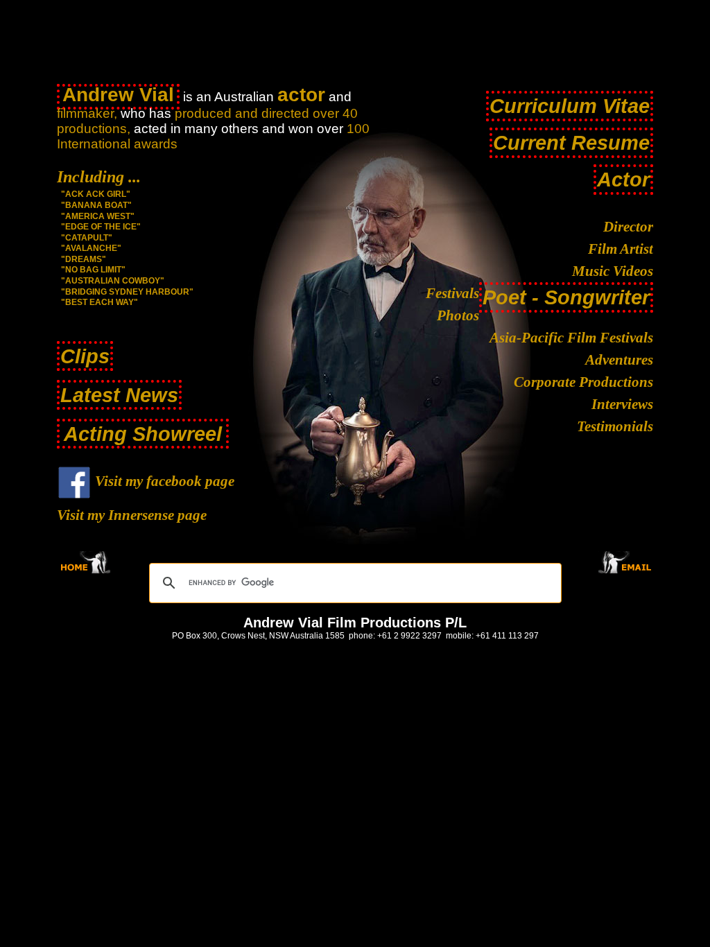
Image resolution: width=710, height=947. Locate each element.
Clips (85, 356)
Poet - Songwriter (566, 297)
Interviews (622, 404)
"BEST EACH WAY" (99, 302)
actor (301, 94)
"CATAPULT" (86, 238)
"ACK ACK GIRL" (95, 194)
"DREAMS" (83, 259)
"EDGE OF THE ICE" (101, 227)
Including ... (99, 177)
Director (628, 226)
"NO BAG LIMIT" (93, 270)
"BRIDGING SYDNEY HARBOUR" (127, 292)
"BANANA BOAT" (96, 205)
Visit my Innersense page (132, 515)
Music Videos (612, 271)
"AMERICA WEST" (98, 216)
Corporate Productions (583, 382)
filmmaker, (87, 113)
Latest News (119, 394)
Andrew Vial (118, 94)
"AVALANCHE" (91, 248)
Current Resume (571, 142)
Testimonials (615, 426)
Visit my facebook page (163, 481)
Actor (623, 179)
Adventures (619, 359)
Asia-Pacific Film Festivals (571, 337)
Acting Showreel (143, 433)
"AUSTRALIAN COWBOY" (112, 281)
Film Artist (620, 249)
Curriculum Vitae (570, 105)
